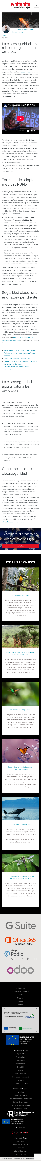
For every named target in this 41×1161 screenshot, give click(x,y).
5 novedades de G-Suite (20, 595)
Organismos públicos (20, 1084)
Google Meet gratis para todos (20, 824)
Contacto (20, 1148)
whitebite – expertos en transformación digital (22, 1159)
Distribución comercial (20, 1077)
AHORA (20, 546)
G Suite (4, 35)
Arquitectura (20, 1057)
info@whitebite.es (20, 1151)
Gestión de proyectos (20, 1102)
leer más (20, 577)
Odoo (20, 1005)
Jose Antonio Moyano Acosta (22, 30)
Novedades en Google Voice (20, 710)
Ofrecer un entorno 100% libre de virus (18, 359)
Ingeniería (20, 1054)
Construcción (20, 1060)
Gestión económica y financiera (20, 1099)
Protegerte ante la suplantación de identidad (20, 350)
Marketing (20, 1092)
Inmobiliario (20, 1064)
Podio (20, 1001)
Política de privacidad (20, 1145)
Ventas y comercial (21, 1095)
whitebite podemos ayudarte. (13, 522)
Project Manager (18, 32)
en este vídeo (26, 72)
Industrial (20, 1067)
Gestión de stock (20, 1109)
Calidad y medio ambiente (20, 1105)
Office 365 (20, 998)
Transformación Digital (20, 991)
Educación (20, 1080)
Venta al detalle (20, 1074)
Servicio (20, 1070)
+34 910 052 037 (21, 1154)
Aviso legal (20, 1141)
